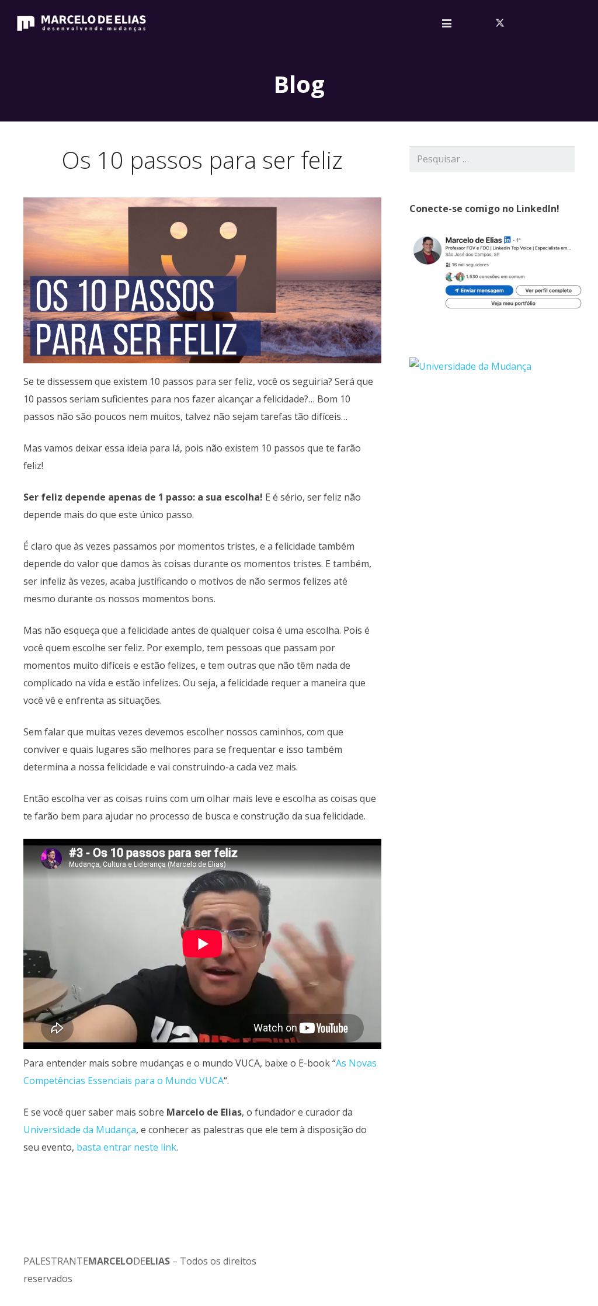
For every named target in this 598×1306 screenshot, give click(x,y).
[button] (446, 23)
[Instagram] (556, 23)
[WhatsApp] (574, 23)
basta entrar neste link (126, 1147)
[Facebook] (481, 23)
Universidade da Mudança (79, 1129)
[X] (500, 23)
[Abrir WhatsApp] (568, 1276)
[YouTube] (537, 23)
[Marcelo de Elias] (82, 23)
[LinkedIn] (518, 23)
